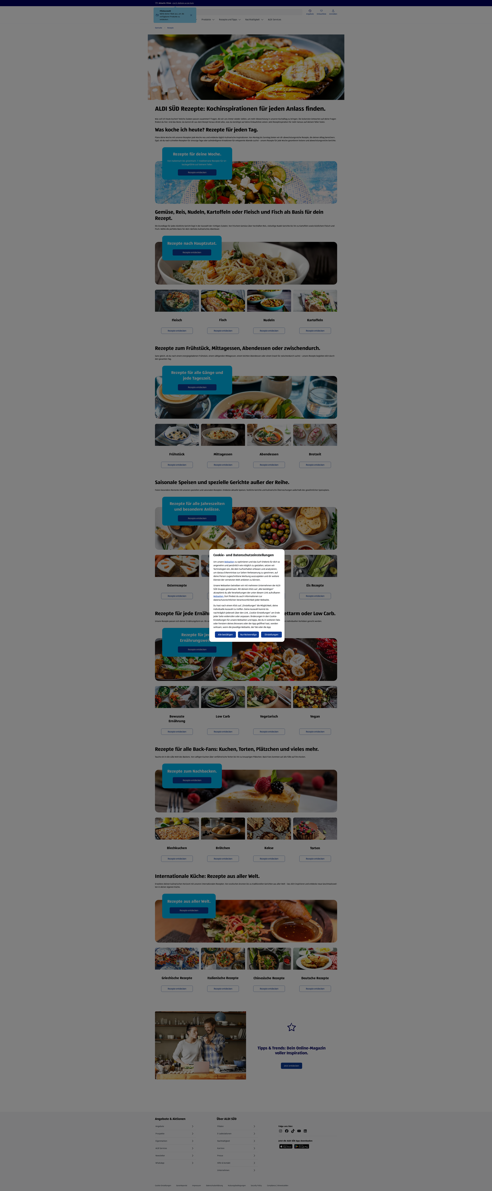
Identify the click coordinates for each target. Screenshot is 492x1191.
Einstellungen (271, 634)
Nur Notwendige (248, 634)
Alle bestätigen (225, 634)
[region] (247, 595)
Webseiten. (218, 596)
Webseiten (229, 561)
